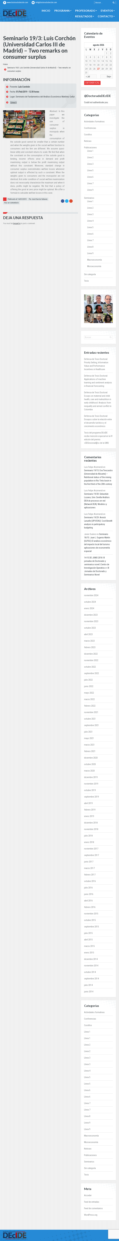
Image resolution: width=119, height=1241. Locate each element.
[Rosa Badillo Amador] (89, 318)
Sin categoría (90, 274)
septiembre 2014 (91, 978)
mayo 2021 (89, 738)
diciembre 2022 (91, 654)
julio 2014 (88, 985)
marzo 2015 (89, 946)
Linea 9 (90, 253)
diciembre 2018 (91, 822)
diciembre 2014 (91, 959)
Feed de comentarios (93, 1208)
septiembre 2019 (91, 796)
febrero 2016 (89, 907)
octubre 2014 (90, 972)
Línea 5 (90, 170)
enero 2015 (89, 952)
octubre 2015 (90, 920)
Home (5, 64)
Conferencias (90, 128)
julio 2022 (88, 680)
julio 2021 (88, 732)
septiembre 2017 (91, 855)
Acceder (88, 1195)
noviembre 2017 (91, 848)
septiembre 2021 (91, 725)
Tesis (86, 281)
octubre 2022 (90, 667)
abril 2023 (88, 634)
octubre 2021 (90, 719)
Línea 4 (90, 221)
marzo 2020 (89, 770)
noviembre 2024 (91, 595)
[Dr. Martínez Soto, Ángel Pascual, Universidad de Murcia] (98, 318)
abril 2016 (88, 900)
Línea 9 (90, 190)
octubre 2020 (90, 764)
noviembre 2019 (91, 783)
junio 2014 (88, 991)
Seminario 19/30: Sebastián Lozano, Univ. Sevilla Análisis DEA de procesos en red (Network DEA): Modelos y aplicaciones (97, 501)
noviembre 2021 (91, 712)
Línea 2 (90, 157)
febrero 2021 (89, 751)
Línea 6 (13, 102)
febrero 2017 (89, 874)
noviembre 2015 (91, 913)
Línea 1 (90, 151)
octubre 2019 (90, 790)
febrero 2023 (89, 647)
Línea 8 (90, 247)
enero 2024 (89, 608)
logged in (16, 223)
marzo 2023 (89, 641)
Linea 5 (90, 227)
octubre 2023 (90, 628)
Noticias (87, 141)
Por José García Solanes (38, 199)
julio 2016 (88, 887)
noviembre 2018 (91, 829)
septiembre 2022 (91, 673)
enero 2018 (89, 842)
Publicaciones (90, 147)
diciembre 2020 (91, 758)
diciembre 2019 (91, 777)
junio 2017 (88, 861)
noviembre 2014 (91, 965)
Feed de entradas (91, 1202)
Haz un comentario (11, 203)
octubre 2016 (90, 881)
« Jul (88, 76)
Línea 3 (90, 164)
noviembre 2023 (91, 621)
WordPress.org (90, 1215)
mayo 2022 (89, 693)
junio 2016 (88, 894)
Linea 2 (90, 208)
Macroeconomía (94, 260)
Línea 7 (90, 183)
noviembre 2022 (91, 660)
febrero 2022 (89, 706)
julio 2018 (88, 835)
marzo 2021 (89, 745)
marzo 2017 (89, 868)
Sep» (109, 76)
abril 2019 (88, 803)
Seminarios (89, 198)
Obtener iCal (92, 82)
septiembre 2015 (91, 926)
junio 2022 (88, 686)
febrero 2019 (89, 809)
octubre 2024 (90, 602)
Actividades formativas (94, 121)
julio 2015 (88, 933)
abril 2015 (88, 939)
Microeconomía (94, 266)
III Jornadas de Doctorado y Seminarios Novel (96, 571)
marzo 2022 (89, 699)
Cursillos (88, 134)
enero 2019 (89, 816)
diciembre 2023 (91, 615)
